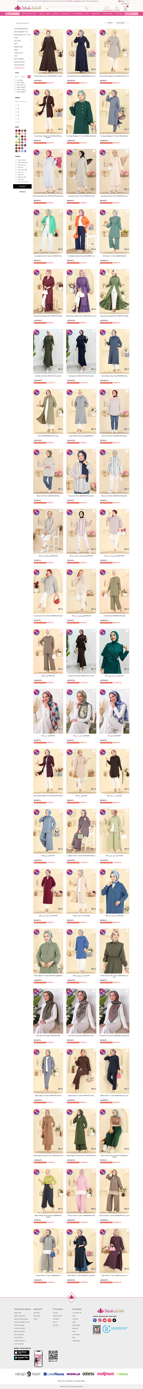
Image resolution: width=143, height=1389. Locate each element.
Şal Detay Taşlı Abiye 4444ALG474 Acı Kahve (81, 676)
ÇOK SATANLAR (19, 65)
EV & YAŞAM (118, 13)
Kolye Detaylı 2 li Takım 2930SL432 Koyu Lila (114, 1275)
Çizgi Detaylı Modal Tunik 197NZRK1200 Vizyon (114, 196)
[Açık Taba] (22, 130)
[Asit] (16, 133)
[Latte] (19, 151)
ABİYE (48, 13)
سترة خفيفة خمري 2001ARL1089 (48, 915)
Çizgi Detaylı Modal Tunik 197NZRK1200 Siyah (81, 196)
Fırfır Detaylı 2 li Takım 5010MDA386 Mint (114, 256)
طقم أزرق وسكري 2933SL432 (81, 975)
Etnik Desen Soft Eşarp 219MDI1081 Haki (48, 1035)
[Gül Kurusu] (22, 142)
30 (18, 115)
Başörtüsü (75, 1328)
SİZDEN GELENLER (131, 14)
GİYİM (41, 13)
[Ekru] (16, 139)
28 (18, 108)
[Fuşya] (25, 139)
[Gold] (16, 142)
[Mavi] (25, 151)
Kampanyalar (76, 1340)
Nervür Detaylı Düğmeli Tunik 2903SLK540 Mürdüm (48, 795)
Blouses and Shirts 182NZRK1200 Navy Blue (81, 496)
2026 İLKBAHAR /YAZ (21, 32)
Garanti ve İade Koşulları (21, 1319)
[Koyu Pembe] (16, 130)
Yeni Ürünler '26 (76, 1312)
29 (18, 112)
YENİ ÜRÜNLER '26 (13, 14)
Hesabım (55, 1312)
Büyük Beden (76, 1325)
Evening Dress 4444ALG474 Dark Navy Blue (81, 376)
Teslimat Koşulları (19, 1325)
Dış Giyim (75, 1319)
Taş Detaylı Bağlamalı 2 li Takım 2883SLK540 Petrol (81, 136)
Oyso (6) (20, 167)
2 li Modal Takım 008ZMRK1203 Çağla (114, 616)
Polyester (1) (21, 165)
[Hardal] (19, 145)
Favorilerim (56, 1319)
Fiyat (17, 73)
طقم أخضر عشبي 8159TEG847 (114, 855)
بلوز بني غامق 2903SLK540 (114, 795)
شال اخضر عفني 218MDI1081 (81, 735)
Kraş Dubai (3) (22, 160)
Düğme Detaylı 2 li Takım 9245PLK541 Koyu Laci (114, 1095)
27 (18, 105)
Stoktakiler (110, 23)
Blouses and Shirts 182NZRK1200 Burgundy (114, 436)
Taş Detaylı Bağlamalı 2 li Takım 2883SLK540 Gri (114, 136)
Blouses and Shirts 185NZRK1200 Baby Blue (114, 496)
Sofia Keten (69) (22, 169)
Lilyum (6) (20, 172)
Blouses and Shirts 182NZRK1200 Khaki (48, 496)
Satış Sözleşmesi (19, 1334)
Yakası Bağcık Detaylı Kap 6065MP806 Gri (81, 436)
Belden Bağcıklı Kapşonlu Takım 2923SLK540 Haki (81, 1155)
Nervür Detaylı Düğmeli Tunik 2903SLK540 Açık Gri (114, 76)
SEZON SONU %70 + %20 (29, 13)
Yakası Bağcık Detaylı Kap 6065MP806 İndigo (114, 376)
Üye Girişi (56, 1325)
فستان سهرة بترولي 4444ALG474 (114, 676)
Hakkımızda (37, 1316)
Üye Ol (55, 1322)
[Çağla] (25, 136)
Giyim (74, 1316)
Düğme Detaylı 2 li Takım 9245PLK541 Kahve (81, 1095)
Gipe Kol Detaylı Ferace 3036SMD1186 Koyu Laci (81, 76)
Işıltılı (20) (21, 179)
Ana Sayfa (36, 1312)
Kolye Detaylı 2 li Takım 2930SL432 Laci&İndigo (81, 1275)
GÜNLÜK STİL (66, 13)
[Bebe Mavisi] (22, 133)
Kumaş (17, 156)
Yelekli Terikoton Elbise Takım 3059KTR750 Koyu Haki (114, 976)
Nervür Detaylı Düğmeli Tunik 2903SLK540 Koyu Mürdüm (48, 136)
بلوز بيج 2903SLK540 (81, 795)
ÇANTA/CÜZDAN (107, 13)
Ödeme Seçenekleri (19, 1316)
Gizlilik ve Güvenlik (19, 1328)
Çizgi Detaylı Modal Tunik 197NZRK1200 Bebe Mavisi (48, 196)
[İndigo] (22, 145)
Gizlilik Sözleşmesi (19, 1340)
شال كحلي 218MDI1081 (114, 735)
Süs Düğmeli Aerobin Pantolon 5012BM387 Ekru (48, 256)
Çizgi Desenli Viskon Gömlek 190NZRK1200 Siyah (48, 616)
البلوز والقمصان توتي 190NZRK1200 (114, 556)
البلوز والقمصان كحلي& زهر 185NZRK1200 (81, 556)
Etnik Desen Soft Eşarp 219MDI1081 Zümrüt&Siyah (114, 1035)
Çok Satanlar (76, 1334)
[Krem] (25, 148)
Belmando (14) (22, 177)
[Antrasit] (25, 130)
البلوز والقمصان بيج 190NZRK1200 (81, 616)
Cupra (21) (21, 174)
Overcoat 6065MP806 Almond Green (48, 436)
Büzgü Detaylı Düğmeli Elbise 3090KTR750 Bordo (48, 316)
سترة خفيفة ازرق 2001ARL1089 (114, 915)
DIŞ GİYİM (56, 13)
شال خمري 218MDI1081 (48, 735)
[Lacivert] (16, 151)
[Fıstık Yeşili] (19, 139)
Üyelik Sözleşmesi (19, 1331)
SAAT (87, 13)
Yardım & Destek (19, 1344)
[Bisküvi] (19, 136)
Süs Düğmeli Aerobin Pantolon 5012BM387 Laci (81, 256)
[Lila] (22, 151)
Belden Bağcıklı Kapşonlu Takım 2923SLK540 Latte (48, 1155)
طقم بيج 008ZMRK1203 (48, 676)
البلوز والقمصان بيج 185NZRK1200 (48, 556)
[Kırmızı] (19, 148)
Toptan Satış (17, 1312)
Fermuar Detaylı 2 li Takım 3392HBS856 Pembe (81, 1215)
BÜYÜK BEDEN (77, 13)
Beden (17, 97)
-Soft (61, 1386)
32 (18, 122)
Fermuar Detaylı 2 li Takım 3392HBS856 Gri (48, 1275)
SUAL (16, 56)
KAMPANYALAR (19, 68)
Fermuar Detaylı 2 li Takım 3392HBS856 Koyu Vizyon (114, 1215)
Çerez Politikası (18, 1337)
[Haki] (16, 145)
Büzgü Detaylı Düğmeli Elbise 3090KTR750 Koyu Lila (81, 316)
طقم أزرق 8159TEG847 (48, 855)
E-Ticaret (65, 1386)
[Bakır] (19, 133)
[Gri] (19, 142)
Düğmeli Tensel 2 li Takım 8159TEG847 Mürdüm (81, 855)
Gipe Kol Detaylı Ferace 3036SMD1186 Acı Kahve (48, 76)
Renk (17, 127)
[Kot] (22, 148)
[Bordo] (22, 136)
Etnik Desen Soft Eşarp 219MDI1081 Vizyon (81, 1035)
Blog (73, 1337)
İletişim (36, 1319)
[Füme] (22, 139)
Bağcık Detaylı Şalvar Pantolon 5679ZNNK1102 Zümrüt (114, 1156)
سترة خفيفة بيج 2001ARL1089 (81, 915)
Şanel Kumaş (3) (22, 162)
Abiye (74, 1322)
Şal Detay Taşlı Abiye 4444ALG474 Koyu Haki (48, 376)
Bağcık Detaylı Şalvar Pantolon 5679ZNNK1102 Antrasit (48, 1216)
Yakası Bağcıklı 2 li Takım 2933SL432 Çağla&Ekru (48, 975)
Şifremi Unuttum (57, 1316)
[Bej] (25, 133)
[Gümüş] (25, 142)
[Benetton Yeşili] (16, 136)
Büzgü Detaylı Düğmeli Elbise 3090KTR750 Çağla (114, 316)
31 (18, 119)
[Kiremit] (16, 148)
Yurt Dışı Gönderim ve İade (21, 1322)
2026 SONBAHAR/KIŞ (21, 29)
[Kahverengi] (25, 145)
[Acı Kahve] (19, 130)
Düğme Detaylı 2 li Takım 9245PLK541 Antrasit (48, 1095)
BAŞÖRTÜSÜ (95, 13)
